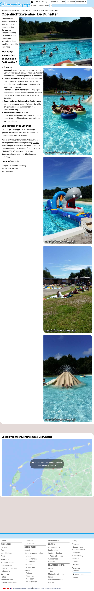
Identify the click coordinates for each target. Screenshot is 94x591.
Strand (62, 2)
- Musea (27, 556)
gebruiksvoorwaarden (19, 588)
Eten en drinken (30, 582)
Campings (5, 574)
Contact (75, 578)
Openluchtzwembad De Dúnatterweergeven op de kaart (48, 463)
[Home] (32, 2)
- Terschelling (77, 555)
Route (50, 568)
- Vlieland (76, 558)
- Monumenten (30, 559)
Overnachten (53, 2)
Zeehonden (53, 550)
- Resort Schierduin (9, 568)
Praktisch (34, 5)
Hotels (3, 577)
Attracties (28, 564)
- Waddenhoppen (55, 556)
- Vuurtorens (29, 562)
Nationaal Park (54, 547)
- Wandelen (29, 576)
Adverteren (76, 568)
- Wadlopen (29, 579)
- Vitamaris (5, 571)
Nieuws (51, 583)
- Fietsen (28, 573)
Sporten (27, 570)
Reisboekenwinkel (55, 580)
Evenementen (81, 2)
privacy (30, 588)
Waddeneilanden (55, 553)
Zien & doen (70, 2)
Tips (2, 550)
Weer (47, 5)
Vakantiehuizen (7, 580)
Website (9, 171)
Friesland (75, 544)
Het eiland (5, 547)
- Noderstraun (6, 565)
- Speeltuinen (29, 567)
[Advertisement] (47, 428)
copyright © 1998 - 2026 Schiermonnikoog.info (47, 588)
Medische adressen (56, 574)
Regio (41, 5)
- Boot (50, 571)
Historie (51, 562)
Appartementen (7, 562)
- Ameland (76, 553)
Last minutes (29, 544)
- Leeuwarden (77, 547)
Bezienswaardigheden (33, 553)
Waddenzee (53, 559)
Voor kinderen (6, 553)
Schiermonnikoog (41, 2)
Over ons (75, 571)
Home (3, 541)
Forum (50, 577)
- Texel (74, 561)
